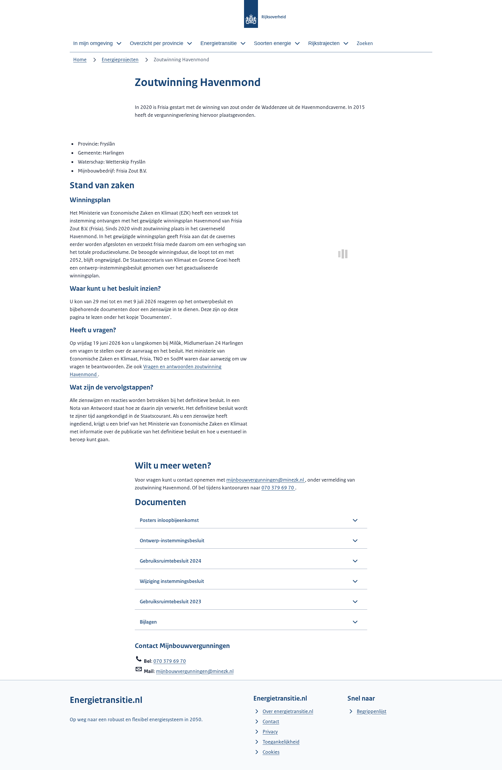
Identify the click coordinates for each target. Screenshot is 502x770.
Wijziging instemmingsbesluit (172, 581)
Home (80, 59)
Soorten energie (272, 43)
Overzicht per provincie (156, 43)
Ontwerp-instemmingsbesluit (172, 540)
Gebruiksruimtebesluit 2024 (170, 561)
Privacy (270, 731)
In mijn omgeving (93, 43)
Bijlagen (148, 622)
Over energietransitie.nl (288, 711)
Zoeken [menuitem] (365, 43)
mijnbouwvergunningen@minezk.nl (265, 480)
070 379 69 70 (278, 487)
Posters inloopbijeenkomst (169, 520)
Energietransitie (218, 43)
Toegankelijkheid (281, 742)
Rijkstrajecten (324, 43)
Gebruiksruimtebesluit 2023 (170, 601)
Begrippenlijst (371, 711)
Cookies (271, 752)
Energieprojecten (120, 59)
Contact (271, 721)
